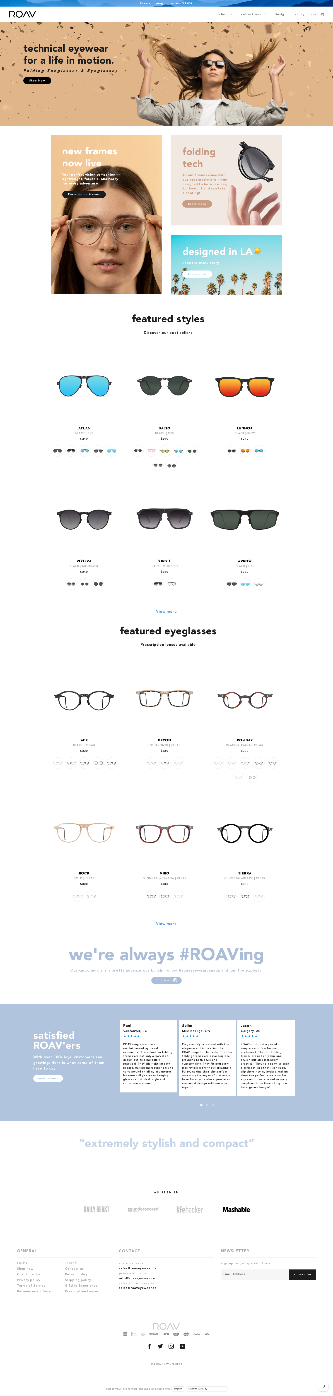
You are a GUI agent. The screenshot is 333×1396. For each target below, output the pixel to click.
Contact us (74, 1268)
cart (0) (317, 14)
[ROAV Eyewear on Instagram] (172, 1348)
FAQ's (22, 1263)
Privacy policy (28, 1280)
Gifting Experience (81, 1285)
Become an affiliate (34, 1291)
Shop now (25, 1268)
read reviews (48, 1078)
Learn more (197, 204)
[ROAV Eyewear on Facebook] (150, 1348)
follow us (164, 980)
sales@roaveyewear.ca (138, 1268)
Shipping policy (78, 1280)
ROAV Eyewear (172, 1364)
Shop (224, 14)
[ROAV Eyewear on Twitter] (161, 1348)
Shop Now (37, 80)
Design (281, 14)
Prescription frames (84, 194)
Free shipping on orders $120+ (166, 3)
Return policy (76, 1274)
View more (166, 612)
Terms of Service (31, 1285)
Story (299, 14)
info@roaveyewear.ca (137, 1278)
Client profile (28, 1274)
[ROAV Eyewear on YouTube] (183, 1348)
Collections (251, 14)
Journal (71, 1263)
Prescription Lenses (82, 1291)
